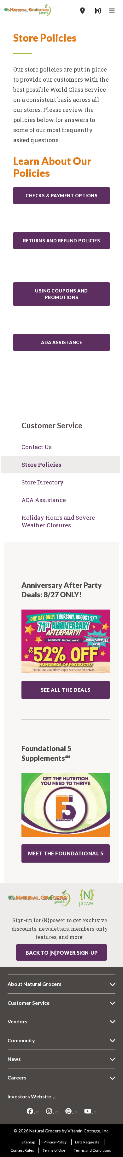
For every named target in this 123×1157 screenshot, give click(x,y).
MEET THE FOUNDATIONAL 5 (65, 853)
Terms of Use (54, 1150)
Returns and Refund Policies (61, 240)
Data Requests (87, 1142)
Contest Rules (22, 1150)
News (14, 1059)
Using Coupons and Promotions (61, 294)
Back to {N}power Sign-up (61, 953)
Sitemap (28, 1142)
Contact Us (36, 447)
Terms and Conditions (92, 1150)
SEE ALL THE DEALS (66, 690)
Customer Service (29, 1003)
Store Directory (42, 482)
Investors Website (30, 1096)
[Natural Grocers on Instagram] (52, 1111)
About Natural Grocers (35, 984)
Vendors (17, 1021)
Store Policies (41, 464)
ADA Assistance (61, 342)
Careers (17, 1077)
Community (21, 1040)
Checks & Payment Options (61, 195)
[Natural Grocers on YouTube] (90, 1111)
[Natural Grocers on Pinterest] (71, 1111)
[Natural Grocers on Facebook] (33, 1111)
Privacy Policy (55, 1142)
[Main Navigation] (112, 11)
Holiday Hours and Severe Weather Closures (58, 521)
